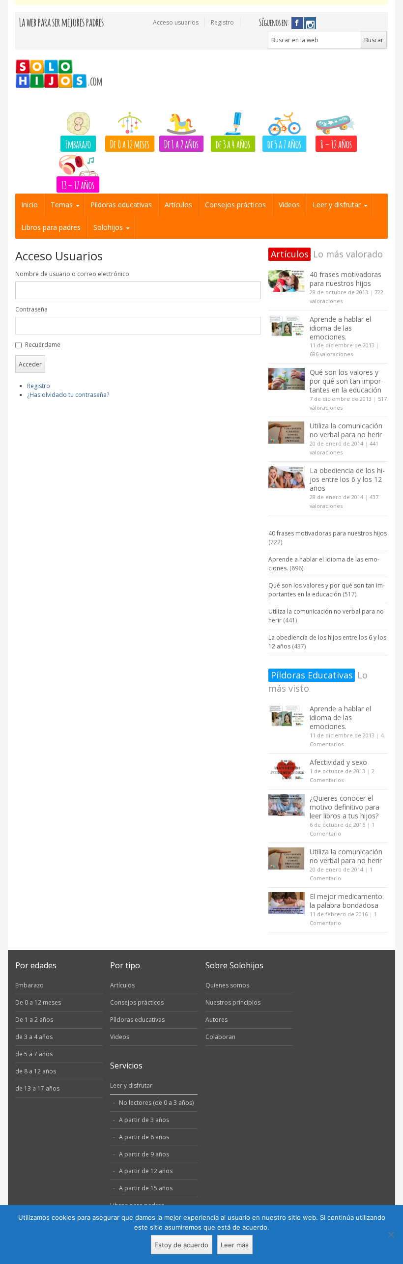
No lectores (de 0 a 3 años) (156, 1102)
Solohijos (108, 227)
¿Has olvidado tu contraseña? (68, 395)
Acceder (30, 364)
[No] (391, 1234)
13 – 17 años (77, 184)
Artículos (178, 204)
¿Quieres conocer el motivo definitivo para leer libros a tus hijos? (344, 806)
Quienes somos (227, 985)
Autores (216, 1019)
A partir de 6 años (144, 1137)
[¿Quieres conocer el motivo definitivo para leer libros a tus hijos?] (286, 805)
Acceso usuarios (176, 22)
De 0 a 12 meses (129, 143)
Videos (289, 204)
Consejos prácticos (235, 204)
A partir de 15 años (146, 1188)
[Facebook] (297, 23)
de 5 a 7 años (284, 143)
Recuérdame (42, 344)
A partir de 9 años (144, 1154)
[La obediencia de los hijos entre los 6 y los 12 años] (286, 477)
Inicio (29, 204)
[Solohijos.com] (62, 74)
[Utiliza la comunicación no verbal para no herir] (286, 432)
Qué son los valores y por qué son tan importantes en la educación (346, 380)
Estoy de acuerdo (181, 1245)
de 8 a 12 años (35, 1071)
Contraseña (31, 309)
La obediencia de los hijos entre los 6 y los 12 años (347, 479)
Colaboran (220, 1037)
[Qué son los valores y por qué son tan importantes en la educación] (286, 379)
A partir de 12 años (146, 1171)
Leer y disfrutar (337, 204)
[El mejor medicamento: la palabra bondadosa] (286, 903)
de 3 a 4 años (233, 143)
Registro (222, 22)
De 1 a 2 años (181, 143)
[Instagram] (310, 23)
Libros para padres (51, 227)
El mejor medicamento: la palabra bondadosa (347, 901)
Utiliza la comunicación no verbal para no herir (346, 430)
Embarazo (78, 143)
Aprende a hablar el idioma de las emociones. (340, 327)
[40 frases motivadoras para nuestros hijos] (286, 281)
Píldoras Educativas (312, 675)
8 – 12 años (336, 143)
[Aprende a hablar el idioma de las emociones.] (286, 326)
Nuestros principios (232, 1002)
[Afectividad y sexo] (286, 769)
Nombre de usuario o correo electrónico (72, 274)
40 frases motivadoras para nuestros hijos (345, 279)
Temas (62, 204)
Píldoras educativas (121, 204)
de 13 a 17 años (37, 1088)
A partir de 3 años (144, 1120)
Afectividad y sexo (338, 762)
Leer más (235, 1245)
